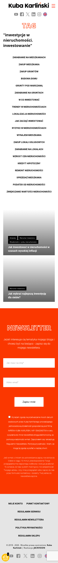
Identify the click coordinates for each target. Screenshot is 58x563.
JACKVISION (39, 547)
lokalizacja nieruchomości (29, 114)
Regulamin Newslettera (16, 444)
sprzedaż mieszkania (29, 177)
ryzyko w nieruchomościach (29, 128)
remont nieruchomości (29, 170)
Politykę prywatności (37, 444)
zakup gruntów (29, 71)
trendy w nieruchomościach (29, 107)
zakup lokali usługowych (29, 142)
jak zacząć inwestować (29, 121)
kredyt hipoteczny (29, 163)
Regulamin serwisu (29, 511)
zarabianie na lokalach (29, 149)
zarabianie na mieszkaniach (29, 57)
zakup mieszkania (29, 64)
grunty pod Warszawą (29, 85)
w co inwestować (29, 99)
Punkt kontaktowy (38, 503)
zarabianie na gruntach (29, 92)
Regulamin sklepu (29, 535)
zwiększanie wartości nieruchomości (29, 191)
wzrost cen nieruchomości (29, 156)
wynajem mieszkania (29, 135)
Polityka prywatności (29, 527)
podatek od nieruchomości (29, 184)
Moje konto (15, 503)
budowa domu (29, 78)
